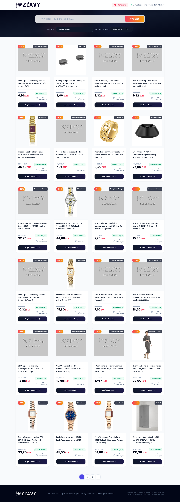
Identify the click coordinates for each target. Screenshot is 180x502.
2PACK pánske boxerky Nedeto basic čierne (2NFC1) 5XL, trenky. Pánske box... (109, 297)
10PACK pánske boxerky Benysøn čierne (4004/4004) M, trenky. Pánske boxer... (32, 226)
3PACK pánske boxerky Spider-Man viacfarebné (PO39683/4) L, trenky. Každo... (32, 83)
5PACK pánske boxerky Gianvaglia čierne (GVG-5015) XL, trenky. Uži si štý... (70, 368)
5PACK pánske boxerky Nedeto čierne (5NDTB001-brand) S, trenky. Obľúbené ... (146, 226)
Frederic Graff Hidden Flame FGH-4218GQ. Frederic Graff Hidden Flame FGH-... (30, 154)
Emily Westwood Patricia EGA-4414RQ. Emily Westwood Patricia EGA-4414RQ (109, 440)
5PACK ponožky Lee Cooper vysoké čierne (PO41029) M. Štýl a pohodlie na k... (147, 83)
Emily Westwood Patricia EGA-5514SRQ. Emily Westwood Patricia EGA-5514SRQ (31, 440)
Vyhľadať (134, 19)
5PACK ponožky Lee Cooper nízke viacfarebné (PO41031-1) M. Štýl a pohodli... (109, 83)
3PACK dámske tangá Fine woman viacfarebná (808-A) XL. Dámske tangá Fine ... (108, 226)
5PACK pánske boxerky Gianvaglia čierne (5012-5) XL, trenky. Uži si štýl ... (31, 368)
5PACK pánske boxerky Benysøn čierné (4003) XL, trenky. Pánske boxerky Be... (109, 368)
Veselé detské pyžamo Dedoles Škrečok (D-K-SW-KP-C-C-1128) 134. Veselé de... (70, 154)
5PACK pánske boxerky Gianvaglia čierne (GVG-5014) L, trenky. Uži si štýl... (147, 297)
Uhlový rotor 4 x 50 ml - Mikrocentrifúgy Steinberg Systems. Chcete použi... (144, 154)
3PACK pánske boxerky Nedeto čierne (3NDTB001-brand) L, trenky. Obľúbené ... (31, 297)
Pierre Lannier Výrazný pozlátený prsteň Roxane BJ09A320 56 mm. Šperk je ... (109, 154)
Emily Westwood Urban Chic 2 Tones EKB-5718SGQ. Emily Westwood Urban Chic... (69, 226)
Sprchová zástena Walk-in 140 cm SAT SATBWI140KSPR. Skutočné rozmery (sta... (146, 440)
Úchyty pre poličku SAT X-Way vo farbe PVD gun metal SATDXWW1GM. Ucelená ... (70, 83)
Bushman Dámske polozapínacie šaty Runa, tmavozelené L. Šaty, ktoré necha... (147, 368)
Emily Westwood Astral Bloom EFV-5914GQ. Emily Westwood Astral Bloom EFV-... (69, 297)
